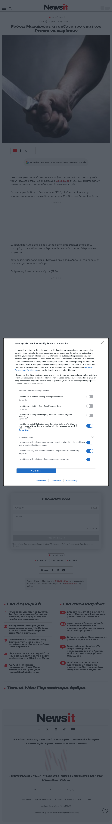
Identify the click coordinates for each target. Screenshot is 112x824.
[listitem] (56, 390)
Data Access (56, 480)
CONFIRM (36, 471)
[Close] (103, 343)
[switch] (89, 396)
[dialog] (56, 412)
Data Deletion (40, 480)
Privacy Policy (71, 480)
